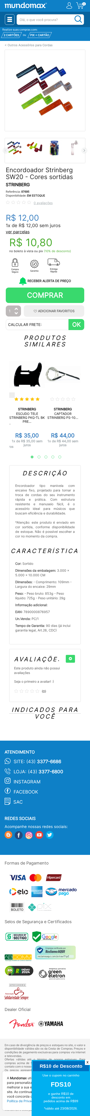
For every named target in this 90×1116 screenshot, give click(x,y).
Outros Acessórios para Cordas (30, 45)
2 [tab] (36, 457)
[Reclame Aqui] (56, 954)
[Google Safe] (46, 938)
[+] (70, 659)
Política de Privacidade (24, 1101)
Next (84, 150)
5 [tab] (57, 457)
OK (76, 324)
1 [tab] (29, 457)
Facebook (26, 792)
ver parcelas (18, 231)
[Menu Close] (10, 19)
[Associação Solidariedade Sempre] (18, 993)
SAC (18, 802)
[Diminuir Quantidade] (16, 314)
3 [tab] (43, 457)
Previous (6, 150)
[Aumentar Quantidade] (16, 309)
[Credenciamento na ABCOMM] (20, 958)
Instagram (27, 782)
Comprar (45, 295)
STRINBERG (18, 184)
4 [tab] (50, 457)
